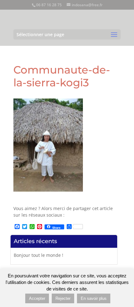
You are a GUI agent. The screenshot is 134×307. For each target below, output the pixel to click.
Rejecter (62, 298)
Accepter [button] (37, 298)
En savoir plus (94, 298)
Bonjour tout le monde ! (38, 255)
